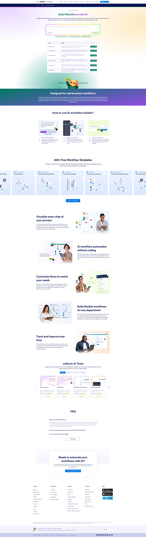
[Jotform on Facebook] (97, 535)
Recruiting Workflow (117, 174)
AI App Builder (60, 387)
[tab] (63, 372)
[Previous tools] (36, 386)
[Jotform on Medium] (103, 535)
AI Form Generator (44, 387)
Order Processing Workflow (46, 174)
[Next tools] (109, 386)
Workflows (50, 1)
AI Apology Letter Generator (80, 387)
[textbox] (73, 28)
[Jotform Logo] (41, 2)
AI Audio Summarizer (96, 387)
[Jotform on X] (99, 535)
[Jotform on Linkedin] (101, 535)
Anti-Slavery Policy (72, 535)
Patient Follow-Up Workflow (70, 174)
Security (52, 535)
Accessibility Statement (61, 535)
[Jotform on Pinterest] (107, 535)
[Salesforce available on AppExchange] (107, 498)
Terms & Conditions (37, 535)
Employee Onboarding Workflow (23, 174)
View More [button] (73, 439)
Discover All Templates (73, 200)
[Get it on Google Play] (107, 490)
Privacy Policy (46, 535)
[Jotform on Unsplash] (112, 535)
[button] (4, 180)
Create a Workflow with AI (73, 471)
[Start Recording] (91, 33)
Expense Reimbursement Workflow (96, 174)
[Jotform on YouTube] (110, 535)
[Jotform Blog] (105, 535)
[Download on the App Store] (107, 494)
